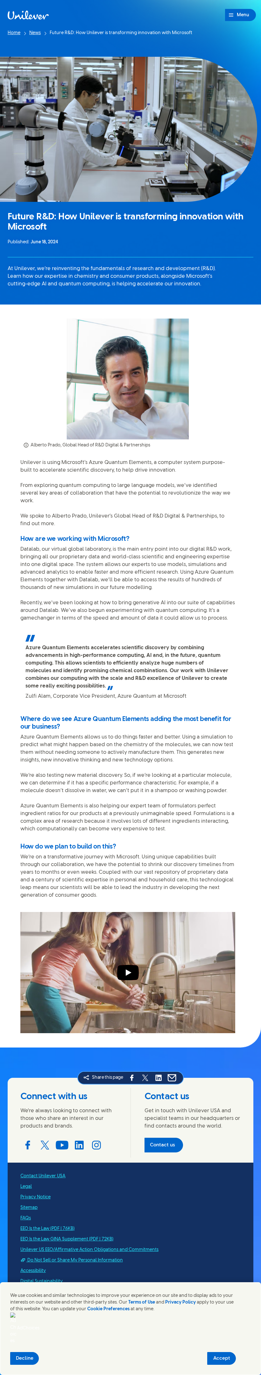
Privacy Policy (180, 1302)
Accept (221, 1358)
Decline (24, 1358)
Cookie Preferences (108, 1309)
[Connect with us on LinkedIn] (79, 1145)
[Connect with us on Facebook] (27, 1145)
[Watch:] (128, 972)
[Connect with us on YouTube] (62, 1145)
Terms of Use (141, 1302)
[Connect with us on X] (44, 1145)
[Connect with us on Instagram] (96, 1145)
